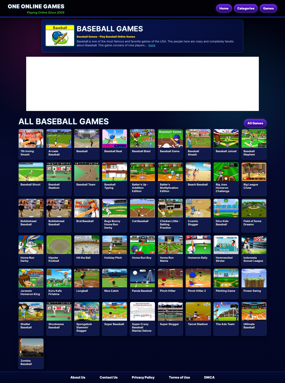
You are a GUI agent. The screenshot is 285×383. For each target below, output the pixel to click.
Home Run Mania (167, 259)
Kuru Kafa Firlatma (55, 292)
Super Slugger (169, 324)
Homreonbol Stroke (224, 259)
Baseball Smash (193, 152)
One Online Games (36, 6)
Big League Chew (251, 186)
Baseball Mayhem (249, 152)
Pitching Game (225, 290)
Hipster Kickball (53, 259)
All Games (255, 123)
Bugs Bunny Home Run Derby (112, 224)
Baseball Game (170, 151)
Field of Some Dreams (252, 222)
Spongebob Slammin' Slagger (84, 327)
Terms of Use (179, 377)
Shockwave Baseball (56, 325)
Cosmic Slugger (193, 222)
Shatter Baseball (26, 325)
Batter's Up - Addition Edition (140, 188)
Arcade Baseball (54, 152)
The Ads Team (225, 324)
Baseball (82, 151)
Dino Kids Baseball (222, 222)
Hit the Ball (83, 257)
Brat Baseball (85, 221)
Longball (82, 290)
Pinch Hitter (168, 290)
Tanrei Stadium (198, 324)
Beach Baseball (198, 184)
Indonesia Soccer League (253, 259)
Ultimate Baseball (249, 325)
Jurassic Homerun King (30, 292)
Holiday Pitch (113, 257)
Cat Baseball (140, 221)
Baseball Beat (113, 151)
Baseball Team (85, 184)
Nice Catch (111, 290)
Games (268, 8)
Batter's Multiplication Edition (169, 188)
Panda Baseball (142, 290)
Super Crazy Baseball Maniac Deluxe (141, 327)
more (151, 45)
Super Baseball (114, 324)
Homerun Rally (197, 257)
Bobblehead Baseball (28, 222)
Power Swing (252, 290)
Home (224, 8)
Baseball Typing (110, 186)
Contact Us (109, 377)
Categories (245, 8)
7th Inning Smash (27, 152)
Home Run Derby (27, 259)
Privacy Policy (143, 377)
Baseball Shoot (30, 184)
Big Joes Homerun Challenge (222, 188)
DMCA (209, 377)
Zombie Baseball (26, 362)
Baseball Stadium (54, 186)
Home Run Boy (141, 257)
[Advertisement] (142, 84)
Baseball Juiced (226, 151)
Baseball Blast (141, 151)
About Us (77, 377)
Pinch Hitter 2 (197, 290)
